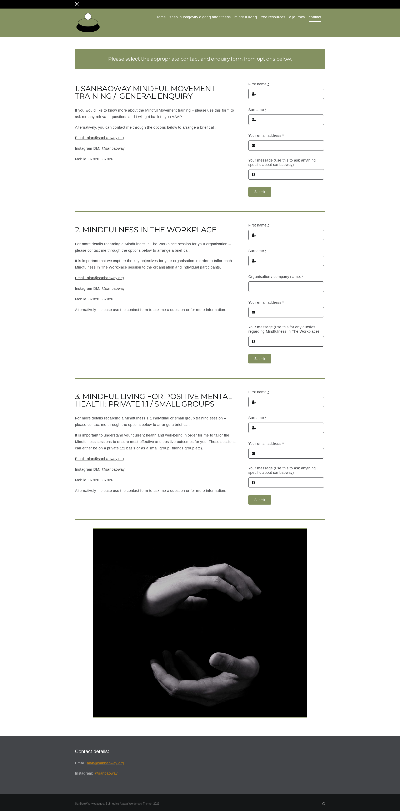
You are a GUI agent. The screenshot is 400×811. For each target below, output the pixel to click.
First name (258, 84)
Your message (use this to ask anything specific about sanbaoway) (282, 162)
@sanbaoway (106, 773)
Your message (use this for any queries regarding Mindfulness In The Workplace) (283, 329)
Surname (257, 110)
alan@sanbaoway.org (105, 763)
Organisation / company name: (276, 277)
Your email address (266, 135)
